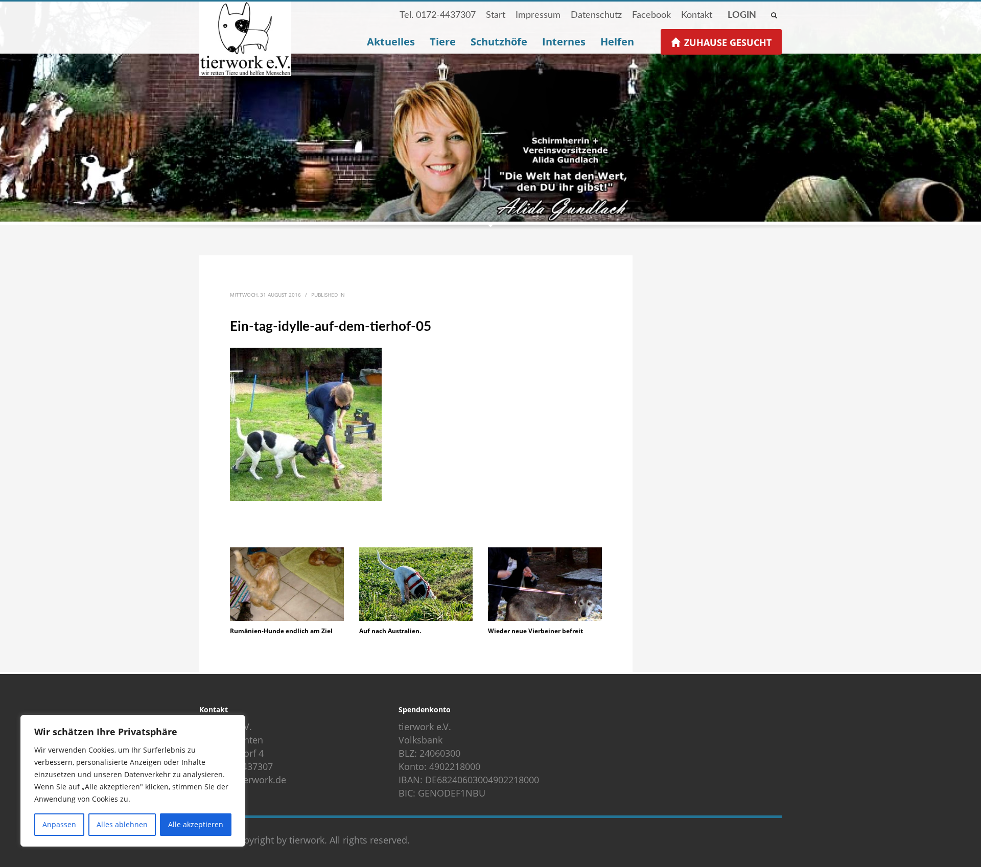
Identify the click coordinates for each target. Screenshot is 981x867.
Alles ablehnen (122, 824)
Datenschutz (596, 15)
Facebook (651, 15)
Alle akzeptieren (195, 824)
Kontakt (696, 15)
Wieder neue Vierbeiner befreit (535, 631)
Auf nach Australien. (390, 631)
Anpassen (59, 824)
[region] (132, 781)
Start (495, 15)
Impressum (538, 15)
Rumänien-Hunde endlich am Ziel (281, 631)
